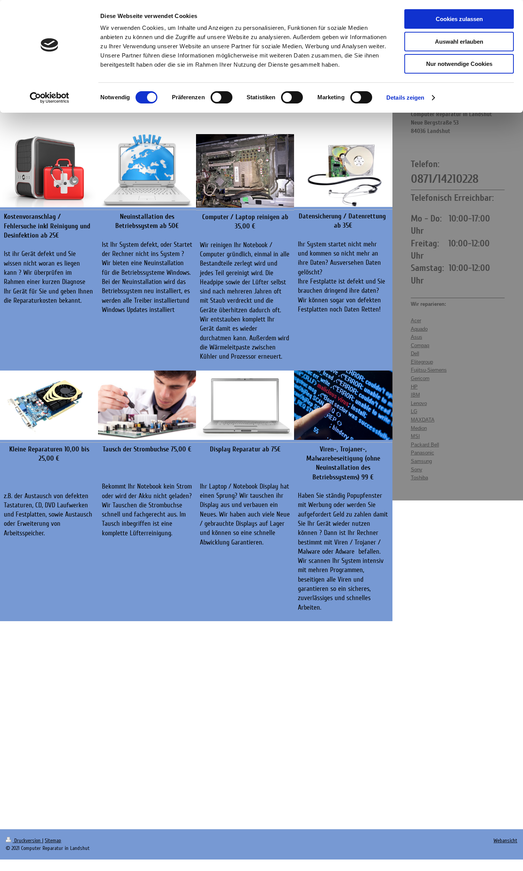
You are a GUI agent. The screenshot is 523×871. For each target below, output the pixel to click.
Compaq (420, 345)
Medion (419, 428)
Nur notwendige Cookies (459, 64)
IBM (415, 395)
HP (414, 387)
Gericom (420, 378)
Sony (416, 469)
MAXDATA (423, 420)
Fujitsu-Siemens (429, 370)
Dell (415, 353)
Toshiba (419, 478)
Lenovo (419, 403)
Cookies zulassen (459, 19)
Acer (416, 320)
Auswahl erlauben (459, 41)
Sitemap (53, 840)
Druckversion (27, 840)
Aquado (419, 329)
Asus (416, 337)
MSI (415, 436)
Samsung (421, 461)
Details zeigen (405, 97)
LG (414, 411)
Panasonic (422, 453)
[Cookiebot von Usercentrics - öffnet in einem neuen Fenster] (49, 97)
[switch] (221, 97)
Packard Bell (425, 445)
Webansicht (505, 840)
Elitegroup (422, 362)
